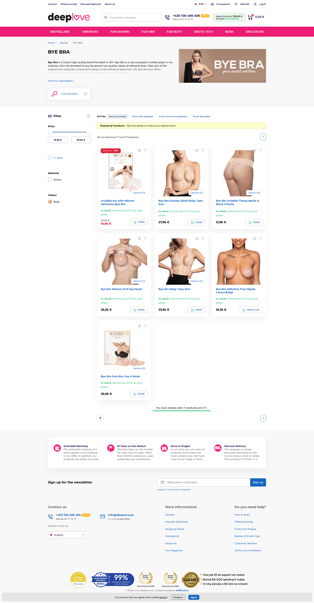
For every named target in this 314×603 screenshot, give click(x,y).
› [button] (61, 80)
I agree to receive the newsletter (174, 489)
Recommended (117, 116)
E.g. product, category (123, 17)
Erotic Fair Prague (245, 529)
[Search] (106, 17)
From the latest (201, 116)
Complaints (172, 536)
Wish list (244, 4)
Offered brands (244, 521)
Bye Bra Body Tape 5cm (174, 289)
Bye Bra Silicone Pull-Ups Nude (121, 289)
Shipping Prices (174, 529)
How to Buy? (242, 514)
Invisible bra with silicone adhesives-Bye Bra (117, 202)
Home (51, 42)
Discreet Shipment (90, 4)
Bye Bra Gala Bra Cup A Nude (120, 376)
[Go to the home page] (69, 17)
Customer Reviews (246, 543)
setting (163, 597)
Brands (64, 42)
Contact (52, 4)
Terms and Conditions (248, 550)
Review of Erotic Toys (247, 536)
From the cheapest (142, 116)
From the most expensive (173, 116)
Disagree (178, 597)
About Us (110, 4)
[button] (145, 150)
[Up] (100, 418)
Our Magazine (173, 550)
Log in (262, 4)
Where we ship (69, 4)
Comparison (223, 4)
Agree (193, 597)
